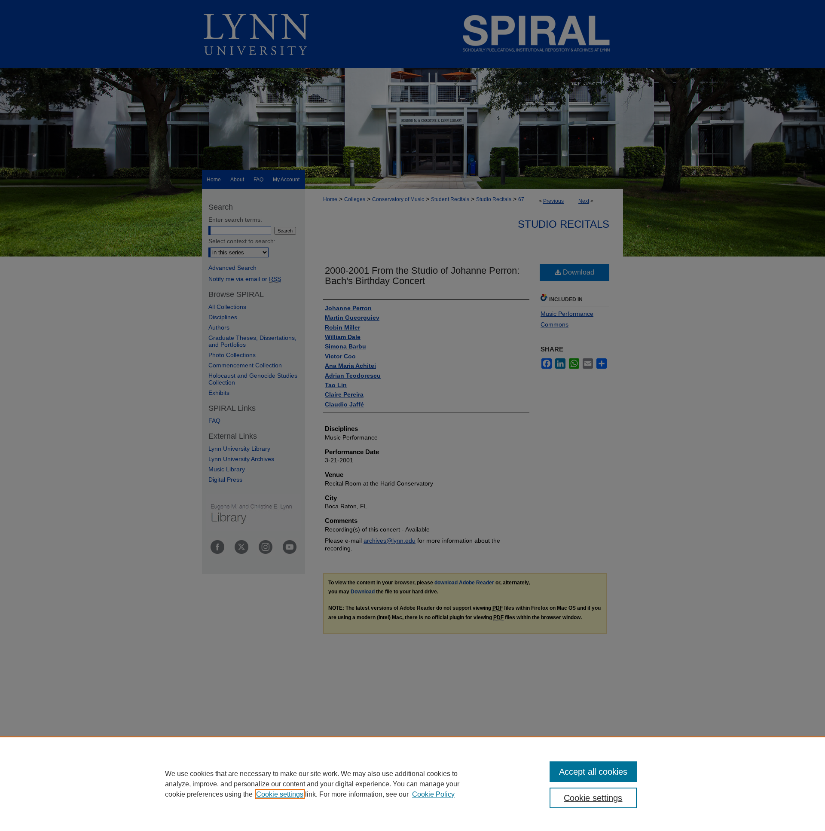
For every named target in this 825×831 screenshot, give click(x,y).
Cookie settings (279, 794)
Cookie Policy (433, 794)
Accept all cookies (593, 771)
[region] (412, 783)
